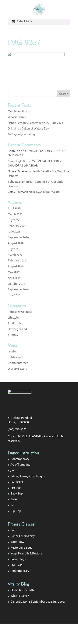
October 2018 (16, 284)
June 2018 (14, 295)
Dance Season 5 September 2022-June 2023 (35, 123)
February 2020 (17, 260)
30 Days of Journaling (46, 192)
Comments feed (18, 363)
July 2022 (13, 220)
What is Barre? (17, 117)
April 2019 (14, 278)
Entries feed (15, 357)
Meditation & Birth (19, 111)
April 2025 (14, 208)
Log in (12, 351)
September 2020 (18, 237)
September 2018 (18, 289)
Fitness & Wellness (20, 312)
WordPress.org (17, 369)
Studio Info (15, 323)
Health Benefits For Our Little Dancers (38, 174)
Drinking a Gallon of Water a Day (28, 128)
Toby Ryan (14, 182)
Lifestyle (13, 318)
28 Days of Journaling (21, 134)
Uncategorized (17, 329)
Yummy (13, 335)
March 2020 (15, 255)
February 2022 (17, 226)
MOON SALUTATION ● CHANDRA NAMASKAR (37, 153)
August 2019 (16, 266)
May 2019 (14, 272)
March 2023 (15, 214)
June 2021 (14, 231)
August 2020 (16, 243)
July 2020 (13, 249)
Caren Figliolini (17, 161)
